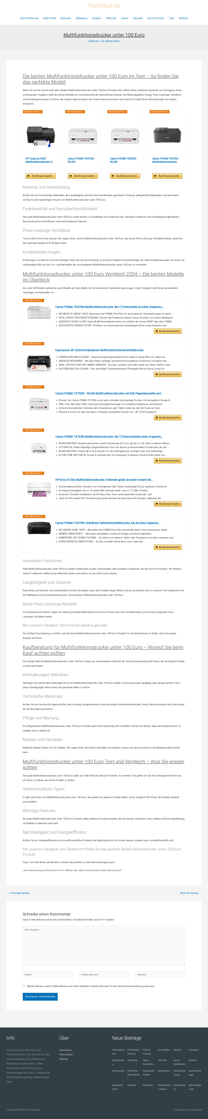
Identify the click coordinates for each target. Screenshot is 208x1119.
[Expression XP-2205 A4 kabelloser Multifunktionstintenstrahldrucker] (39, 361)
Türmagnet (194, 1050)
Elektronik (111, 18)
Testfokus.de (104, 5)
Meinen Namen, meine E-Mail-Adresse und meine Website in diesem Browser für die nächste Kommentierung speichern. (91, 986)
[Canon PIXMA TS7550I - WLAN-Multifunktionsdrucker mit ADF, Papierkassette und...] (39, 404)
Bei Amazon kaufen (42, 176)
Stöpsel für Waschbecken (133, 1075)
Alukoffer (162, 1060)
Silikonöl (177, 1050)
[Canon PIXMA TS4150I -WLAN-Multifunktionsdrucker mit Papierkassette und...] (83, 135)
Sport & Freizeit (155, 18)
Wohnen (183, 18)
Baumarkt (66, 18)
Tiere (171, 18)
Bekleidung (81, 18)
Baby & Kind (49, 18)
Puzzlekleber (164, 1050)
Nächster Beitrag (190, 893)
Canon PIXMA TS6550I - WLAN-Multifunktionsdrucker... (124, 160)
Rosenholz (148, 1085)
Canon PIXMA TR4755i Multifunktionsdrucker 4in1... (165, 160)
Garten (124, 18)
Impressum (65, 1050)
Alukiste (192, 1060)
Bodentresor (164, 1071)
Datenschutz (66, 1054)
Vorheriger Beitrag (18, 893)
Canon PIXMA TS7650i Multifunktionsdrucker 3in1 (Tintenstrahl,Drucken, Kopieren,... (109, 436)
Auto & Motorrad (29, 18)
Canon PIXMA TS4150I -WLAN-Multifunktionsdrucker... (82, 160)
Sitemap (63, 1059)
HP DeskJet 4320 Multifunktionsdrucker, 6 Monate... (39, 160)
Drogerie (96, 18)
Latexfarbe (132, 1060)
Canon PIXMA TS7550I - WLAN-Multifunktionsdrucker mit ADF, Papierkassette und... (109, 393)
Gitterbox (131, 1085)
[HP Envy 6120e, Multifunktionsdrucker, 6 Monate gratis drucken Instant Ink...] (39, 488)
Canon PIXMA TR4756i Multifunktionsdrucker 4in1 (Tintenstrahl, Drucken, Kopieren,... (109, 307)
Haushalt (138, 18)
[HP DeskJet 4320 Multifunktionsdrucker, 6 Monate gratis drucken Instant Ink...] (41, 135)
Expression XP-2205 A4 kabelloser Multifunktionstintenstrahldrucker (99, 350)
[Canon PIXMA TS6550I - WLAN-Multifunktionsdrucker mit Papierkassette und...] (125, 135)
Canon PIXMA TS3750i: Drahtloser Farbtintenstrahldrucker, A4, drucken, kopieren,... (108, 523)
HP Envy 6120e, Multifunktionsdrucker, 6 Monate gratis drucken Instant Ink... (104, 479)
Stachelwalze (118, 1071)
